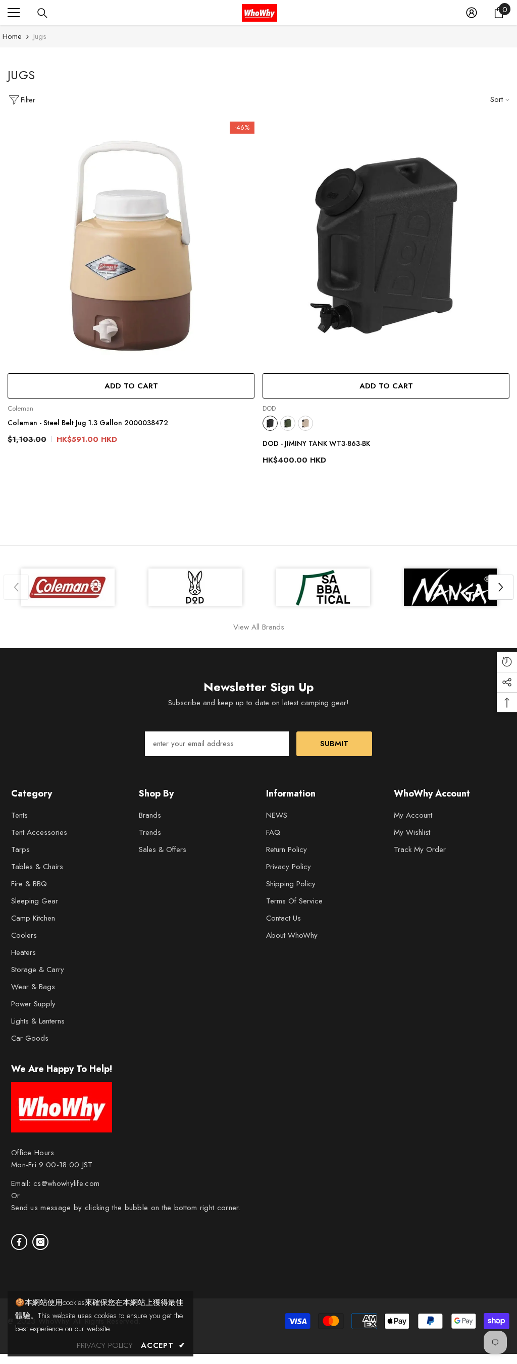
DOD (269, 408)
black (270, 423)
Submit (334, 743)
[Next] (500, 587)
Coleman (20, 408)
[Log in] (471, 12)
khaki (287, 423)
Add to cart (131, 385)
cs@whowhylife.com (66, 1183)
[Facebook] (19, 1242)
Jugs (39, 36)
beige (305, 423)
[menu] (14, 13)
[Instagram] (40, 1242)
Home (12, 36)
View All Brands (258, 627)
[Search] (42, 13)
